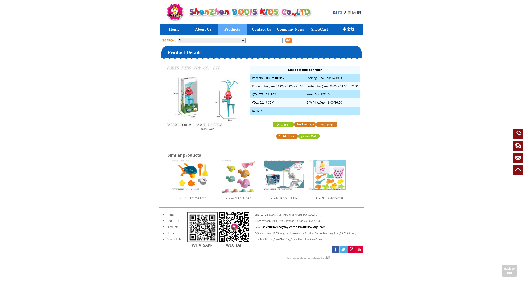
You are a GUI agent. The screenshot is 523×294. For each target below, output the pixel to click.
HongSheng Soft (316, 258)
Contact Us (261, 29)
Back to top (509, 271)
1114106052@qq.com (311, 227)
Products (232, 29)
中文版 (349, 29)
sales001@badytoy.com (278, 227)
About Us (203, 29)
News (170, 233)
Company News (290, 29)
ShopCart (319, 29)
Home (174, 29)
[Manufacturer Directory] (339, 258)
